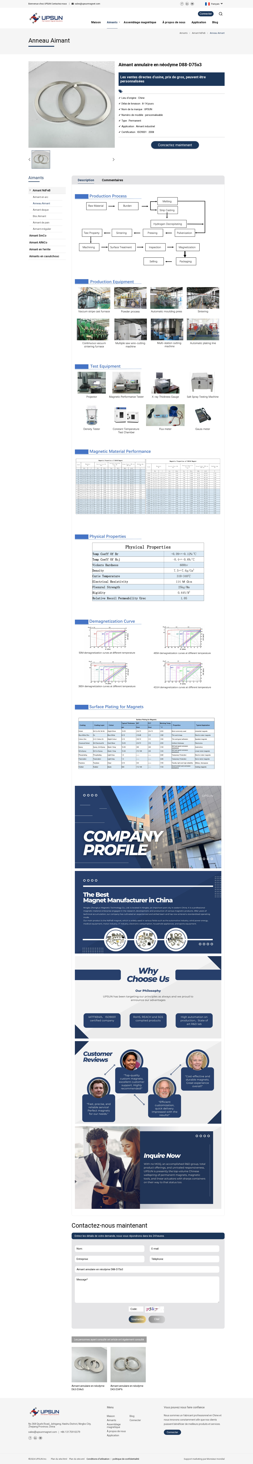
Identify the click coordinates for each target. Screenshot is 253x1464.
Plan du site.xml (77, 1459)
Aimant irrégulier (42, 229)
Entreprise (81, 1253)
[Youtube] (192, 4)
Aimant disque (41, 209)
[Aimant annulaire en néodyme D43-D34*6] (128, 1364)
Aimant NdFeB (41, 190)
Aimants (111, 1420)
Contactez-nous (47, 4)
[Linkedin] (187, 4)
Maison (111, 1416)
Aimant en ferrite (39, 249)
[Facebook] (182, 4)
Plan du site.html (59, 1459)
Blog (132, 1416)
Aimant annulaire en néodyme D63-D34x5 (88, 1388)
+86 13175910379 (70, 1432)
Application (113, 1435)
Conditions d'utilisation (98, 1459)
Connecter (206, 13)
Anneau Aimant (41, 203)
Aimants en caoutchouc (44, 256)
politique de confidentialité (126, 1459)
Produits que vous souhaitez (93, 1264)
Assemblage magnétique (114, 1425)
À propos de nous (116, 1431)
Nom (78, 1243)
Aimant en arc (40, 197)
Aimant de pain (41, 222)
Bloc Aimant (39, 216)
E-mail (154, 1243)
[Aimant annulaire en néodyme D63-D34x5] (89, 1364)
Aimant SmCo (37, 235)
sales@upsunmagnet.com (87, 4)
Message (83, 1278)
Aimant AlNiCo (38, 242)
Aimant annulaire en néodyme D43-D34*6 (126, 1388)
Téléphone (156, 1253)
